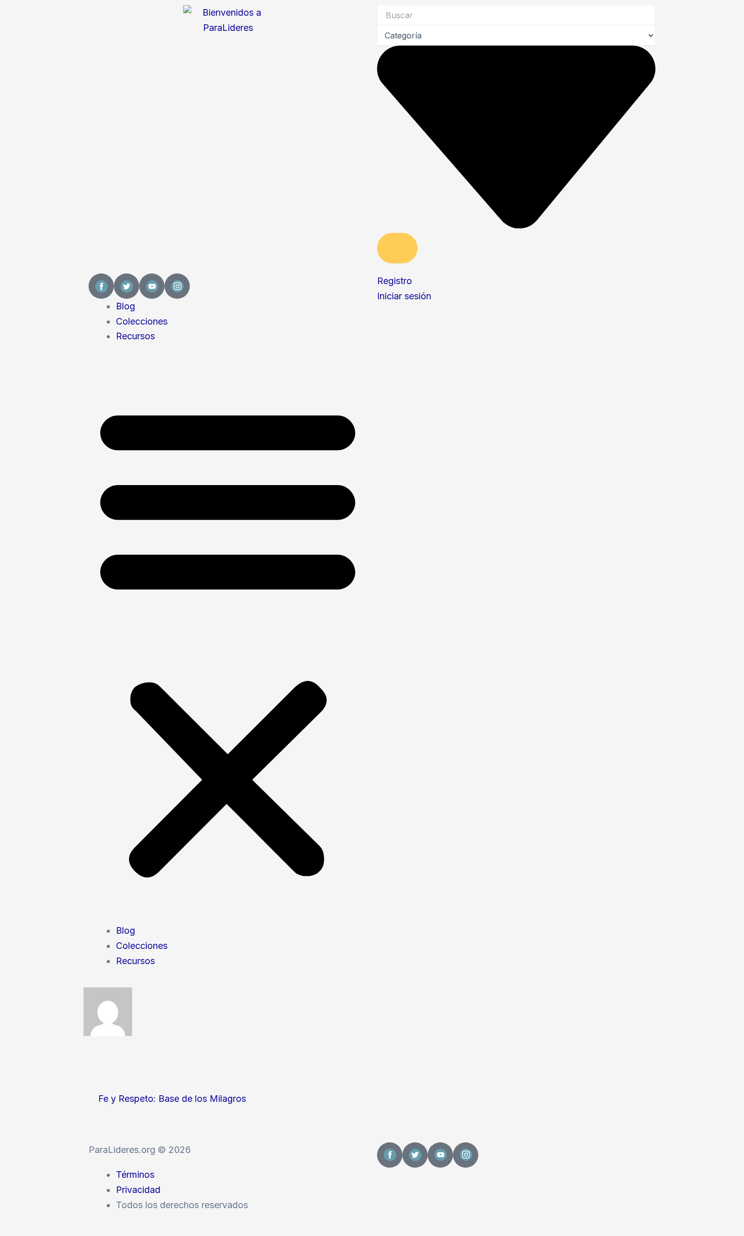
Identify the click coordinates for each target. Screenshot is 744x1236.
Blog (125, 306)
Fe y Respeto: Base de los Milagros (172, 1098)
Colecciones (142, 321)
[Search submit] (397, 248)
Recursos (135, 336)
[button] (228, 640)
